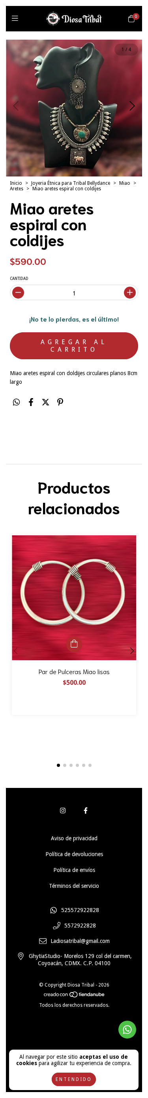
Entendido (74, 1079)
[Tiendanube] (74, 996)
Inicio (16, 183)
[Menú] (17, 18)
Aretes (16, 189)
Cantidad (19, 278)
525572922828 (80, 910)
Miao (124, 183)
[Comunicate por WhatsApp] (127, 1030)
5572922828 (80, 926)
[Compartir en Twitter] (45, 402)
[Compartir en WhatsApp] (16, 402)
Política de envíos (74, 870)
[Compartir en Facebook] (30, 402)
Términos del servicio (74, 886)
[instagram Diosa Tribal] (62, 811)
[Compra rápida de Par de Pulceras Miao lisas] (74, 644)
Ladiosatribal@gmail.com (80, 941)
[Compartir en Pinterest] (60, 402)
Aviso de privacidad (74, 838)
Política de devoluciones (74, 854)
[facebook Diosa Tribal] (85, 811)
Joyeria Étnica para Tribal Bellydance (70, 183)
